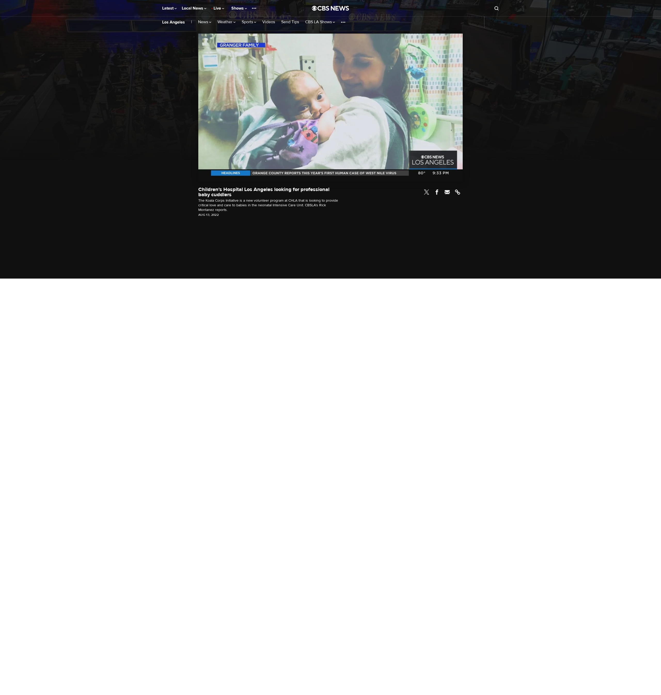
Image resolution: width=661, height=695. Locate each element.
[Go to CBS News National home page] (330, 8)
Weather (225, 22)
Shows (238, 8)
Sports (248, 22)
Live (218, 8)
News (203, 22)
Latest (168, 8)
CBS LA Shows (319, 22)
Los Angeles (173, 22)
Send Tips (290, 22)
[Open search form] (496, 8)
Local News (193, 8)
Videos (268, 22)
